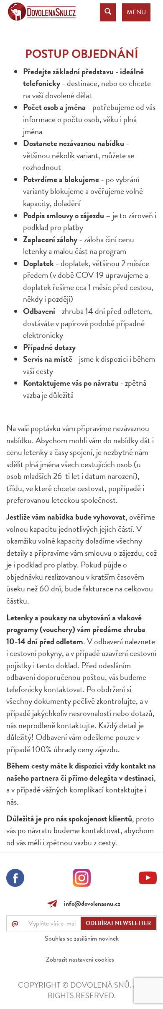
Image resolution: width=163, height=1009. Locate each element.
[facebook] (15, 879)
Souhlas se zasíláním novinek (82, 938)
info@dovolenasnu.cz (90, 904)
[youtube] (148, 879)
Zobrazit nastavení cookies (80, 959)
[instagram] (82, 879)
